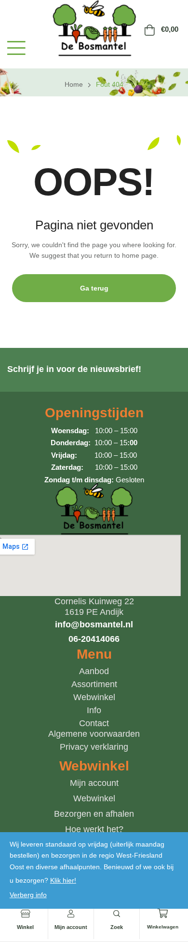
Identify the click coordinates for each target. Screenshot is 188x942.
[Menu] (16, 48)
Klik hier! (63, 880)
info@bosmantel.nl (94, 624)
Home (74, 84)
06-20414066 (94, 639)
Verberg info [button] (28, 895)
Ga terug (94, 288)
